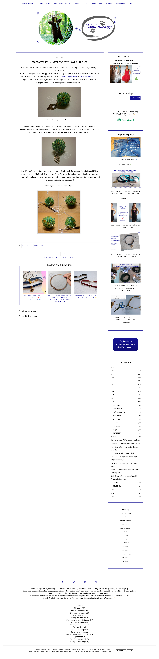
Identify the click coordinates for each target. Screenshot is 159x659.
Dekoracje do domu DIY (79, 613)
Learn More (121, 650)
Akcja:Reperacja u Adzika (79, 639)
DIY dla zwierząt (79, 615)
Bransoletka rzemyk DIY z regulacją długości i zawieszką (125, 320)
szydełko (38, 246)
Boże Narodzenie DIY (79, 611)
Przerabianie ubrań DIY (79, 625)
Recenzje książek (79, 627)
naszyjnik (27, 246)
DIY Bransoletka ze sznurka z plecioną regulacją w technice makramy (125, 257)
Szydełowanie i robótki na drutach (79, 634)
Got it (130, 650)
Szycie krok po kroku (79, 632)
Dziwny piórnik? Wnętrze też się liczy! (126, 440)
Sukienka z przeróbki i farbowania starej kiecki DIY (126, 62)
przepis (125, 547)
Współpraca (121, 3)
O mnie (109, 3)
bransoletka (125, 521)
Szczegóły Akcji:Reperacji (79, 641)
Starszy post (67, 257)
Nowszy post (50, 257)
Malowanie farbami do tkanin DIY (79, 620)
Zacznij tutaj (27, 3)
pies (125, 539)
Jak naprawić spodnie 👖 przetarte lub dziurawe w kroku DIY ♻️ (125, 162)
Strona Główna (44, 3)
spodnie (125, 550)
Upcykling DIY (79, 637)
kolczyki (125, 524)
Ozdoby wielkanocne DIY (79, 622)
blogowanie (125, 513)
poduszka (126, 543)
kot (125, 532)
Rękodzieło (97, 3)
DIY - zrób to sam (62, 3)
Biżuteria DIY (79, 608)
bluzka (125, 517)
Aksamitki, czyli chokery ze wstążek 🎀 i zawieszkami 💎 (34, 297)
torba (125, 561)
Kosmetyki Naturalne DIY (79, 618)
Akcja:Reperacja (81, 3)
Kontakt (134, 3)
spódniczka (126, 554)
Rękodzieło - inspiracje (79, 630)
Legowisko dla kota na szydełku (123, 453)
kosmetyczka (125, 528)
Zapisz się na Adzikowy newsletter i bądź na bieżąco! (125, 344)
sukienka (125, 558)
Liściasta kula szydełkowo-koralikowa (125, 443)
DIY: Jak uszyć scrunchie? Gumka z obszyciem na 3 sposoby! (126, 288)
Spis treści (80, 606)
